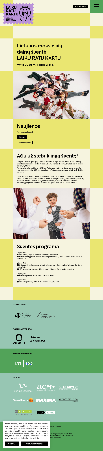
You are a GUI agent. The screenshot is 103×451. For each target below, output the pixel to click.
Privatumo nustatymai (34, 444)
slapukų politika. (32, 438)
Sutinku (11, 444)
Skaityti (22, 137)
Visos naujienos (25, 142)
